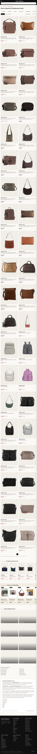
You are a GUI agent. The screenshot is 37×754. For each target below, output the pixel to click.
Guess (14, 725)
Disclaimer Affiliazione (28, 739)
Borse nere (10, 11)
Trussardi (14, 732)
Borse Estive (3, 742)
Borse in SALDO (22, 673)
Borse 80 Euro (27, 728)
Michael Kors (15, 728)
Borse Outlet (21, 671)
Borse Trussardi (3, 670)
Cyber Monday (3, 740)
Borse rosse (21, 11)
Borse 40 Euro (27, 724)
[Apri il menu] (1, 1)
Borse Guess (21, 670)
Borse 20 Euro (27, 721)
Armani (14, 721)
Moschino (14, 729)
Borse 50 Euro (27, 725)
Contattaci (26, 740)
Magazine (14, 736)
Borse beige (28, 11)
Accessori (14, 739)
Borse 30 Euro (27, 722)
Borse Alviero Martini (22, 674)
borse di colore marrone (7, 682)
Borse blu (3, 11)
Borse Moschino (3, 674)
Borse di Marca (5, 719)
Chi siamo (26, 736)
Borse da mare (3, 743)
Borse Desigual (3, 673)
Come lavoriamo (27, 743)
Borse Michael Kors (4, 671)
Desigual (14, 724)
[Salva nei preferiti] (17, 17)
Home (2, 6)
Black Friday (3, 739)
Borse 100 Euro (27, 729)
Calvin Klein (15, 722)
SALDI (15, 11)
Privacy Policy (27, 742)
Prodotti (14, 740)
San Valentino (3, 747)
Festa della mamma (4, 746)
